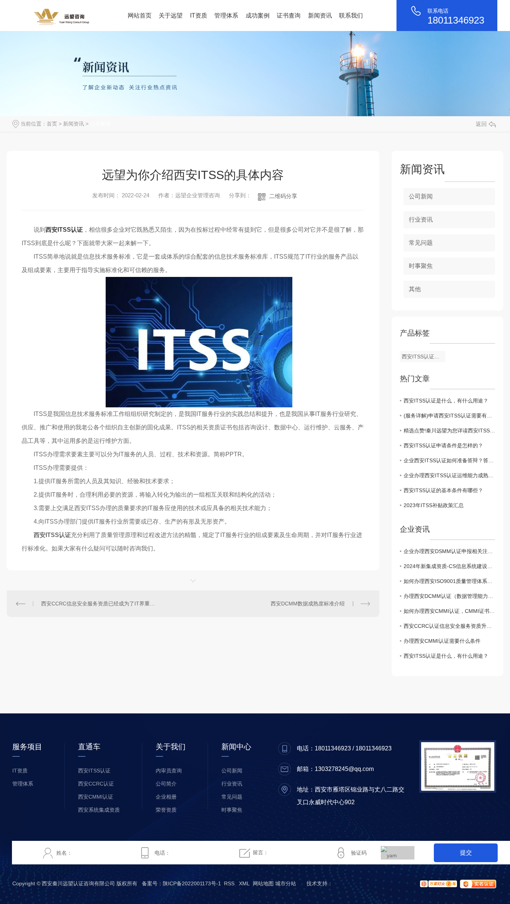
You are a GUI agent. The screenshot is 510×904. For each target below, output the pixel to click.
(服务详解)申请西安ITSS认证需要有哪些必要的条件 (449, 416)
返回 (481, 124)
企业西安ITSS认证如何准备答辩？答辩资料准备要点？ (449, 460)
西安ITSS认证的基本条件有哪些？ (443, 490)
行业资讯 (421, 219)
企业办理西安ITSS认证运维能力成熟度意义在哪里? (449, 475)
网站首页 (140, 15)
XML (244, 883)
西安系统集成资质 (99, 810)
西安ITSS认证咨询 (423, 357)
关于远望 (171, 15)
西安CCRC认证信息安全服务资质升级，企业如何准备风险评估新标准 (449, 626)
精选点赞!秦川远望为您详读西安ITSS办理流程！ (449, 431)
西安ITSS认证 (64, 229)
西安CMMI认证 (95, 797)
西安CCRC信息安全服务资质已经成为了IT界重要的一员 (99, 604)
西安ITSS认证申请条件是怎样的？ (443, 445)
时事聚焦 (421, 266)
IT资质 (198, 15)
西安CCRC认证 (96, 784)
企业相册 (166, 797)
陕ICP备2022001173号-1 (192, 883)
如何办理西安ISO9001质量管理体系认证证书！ (449, 581)
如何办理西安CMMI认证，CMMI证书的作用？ (449, 611)
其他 (415, 289)
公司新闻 (100, 124)
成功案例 (258, 15)
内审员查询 (169, 771)
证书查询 (289, 15)
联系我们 (351, 15)
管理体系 (226, 15)
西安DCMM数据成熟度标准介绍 (308, 604)
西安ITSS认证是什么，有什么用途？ (446, 401)
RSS (229, 883)
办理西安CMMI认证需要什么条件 (442, 641)
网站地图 (263, 883)
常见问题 (421, 243)
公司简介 (166, 784)
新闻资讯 (320, 15)
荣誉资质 (166, 810)
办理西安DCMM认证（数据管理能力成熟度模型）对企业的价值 (449, 596)
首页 (52, 124)
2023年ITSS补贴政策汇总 (434, 505)
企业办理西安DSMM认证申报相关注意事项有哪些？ (449, 551)
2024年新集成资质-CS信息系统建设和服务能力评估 (449, 566)
